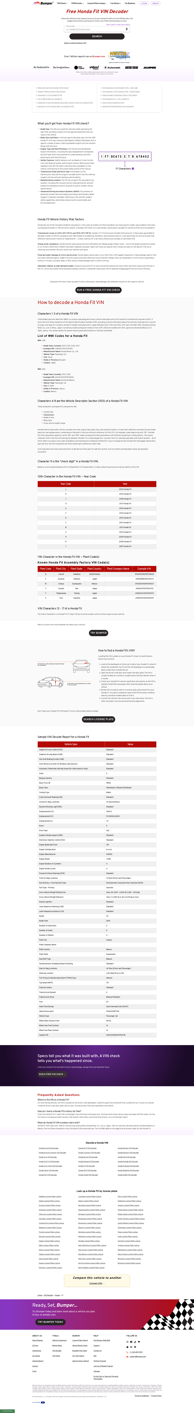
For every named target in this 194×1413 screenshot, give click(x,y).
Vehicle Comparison (59, 1341)
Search (97, 36)
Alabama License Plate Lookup (50, 1197)
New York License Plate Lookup (89, 1259)
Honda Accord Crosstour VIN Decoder (52, 1153)
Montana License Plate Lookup (89, 1232)
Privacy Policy (156, 1396)
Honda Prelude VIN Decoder (128, 1162)
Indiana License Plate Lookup (49, 1254)
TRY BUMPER (98, 633)
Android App (36, 1351)
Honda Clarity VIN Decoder (48, 1171)
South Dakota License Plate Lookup (131, 1223)
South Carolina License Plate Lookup (131, 1219)
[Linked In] (132, 1347)
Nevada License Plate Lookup (89, 1241)
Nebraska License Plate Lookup (89, 1237)
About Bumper (37, 1341)
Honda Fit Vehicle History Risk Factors (51, 92)
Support (97, 1346)
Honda (57, 1295)
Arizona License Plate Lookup (50, 1206)
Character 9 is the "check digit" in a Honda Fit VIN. (56, 107)
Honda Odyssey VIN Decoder (128, 1148)
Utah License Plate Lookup (128, 1237)
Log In (144, 3)
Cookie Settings (7, 1411)
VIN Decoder (48, 1295)
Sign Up (155, 3)
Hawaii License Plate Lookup (49, 1241)
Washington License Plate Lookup (130, 1250)
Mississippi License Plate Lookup (90, 1223)
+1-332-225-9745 (136, 1352)
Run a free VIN (52, 1074)
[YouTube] (140, 1341)
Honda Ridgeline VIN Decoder (128, 1171)
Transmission (49, 415)
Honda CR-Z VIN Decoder (87, 1148)
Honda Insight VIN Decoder (88, 1175)
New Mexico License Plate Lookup (90, 1254)
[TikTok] (136, 1341)
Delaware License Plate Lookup (50, 1228)
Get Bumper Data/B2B (102, 1341)
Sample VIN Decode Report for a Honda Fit (118, 107)
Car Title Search (78, 1356)
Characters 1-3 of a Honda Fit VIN (50, 95)
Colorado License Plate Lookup (50, 1219)
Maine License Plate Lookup (88, 1201)
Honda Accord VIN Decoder (49, 1148)
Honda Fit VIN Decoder (86, 1166)
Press (34, 1371)
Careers (35, 1366)
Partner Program (100, 1361)
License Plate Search (80, 1341)
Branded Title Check (79, 1351)
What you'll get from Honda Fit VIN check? (53, 88)
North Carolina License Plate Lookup (91, 1263)
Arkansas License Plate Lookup (50, 1210)
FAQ (95, 1356)
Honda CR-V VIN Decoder (48, 1175)
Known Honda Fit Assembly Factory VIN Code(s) (119, 95)
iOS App (35, 1346)
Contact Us (98, 1351)
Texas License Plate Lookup (128, 1232)
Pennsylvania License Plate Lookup (130, 1210)
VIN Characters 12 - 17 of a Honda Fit (115, 99)
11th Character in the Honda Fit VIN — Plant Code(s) (121, 92)
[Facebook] (132, 1341)
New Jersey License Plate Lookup (90, 1250)
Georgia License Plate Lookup (50, 1237)
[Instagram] (128, 1341)
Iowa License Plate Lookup (48, 1259)
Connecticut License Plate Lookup (51, 1223)
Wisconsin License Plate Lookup (129, 1259)
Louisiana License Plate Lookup (89, 1197)
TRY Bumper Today (50, 1322)
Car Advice (36, 1356)
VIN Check (56, 1356)
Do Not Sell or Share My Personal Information (106, 1378)
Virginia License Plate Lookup (128, 1246)
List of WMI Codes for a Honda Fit (50, 99)
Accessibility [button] (36, 1402)
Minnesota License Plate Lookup (90, 1219)
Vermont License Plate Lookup (129, 1241)
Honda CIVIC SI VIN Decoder (49, 1162)
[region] (97, 515)
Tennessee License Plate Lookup (130, 1228)
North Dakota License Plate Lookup (91, 1268)
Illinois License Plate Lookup (49, 1250)
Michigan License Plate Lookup (89, 1214)
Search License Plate (98, 719)
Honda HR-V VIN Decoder (87, 1171)
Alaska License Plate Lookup (49, 1201)
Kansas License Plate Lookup (49, 1263)
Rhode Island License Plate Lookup (130, 1214)
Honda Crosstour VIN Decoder (89, 1153)
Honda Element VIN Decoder (88, 1162)
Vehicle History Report (80, 1361)
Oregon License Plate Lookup (128, 1206)
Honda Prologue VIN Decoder (128, 1166)
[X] (128, 1347)
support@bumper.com (138, 1357)
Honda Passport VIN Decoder (128, 1153)
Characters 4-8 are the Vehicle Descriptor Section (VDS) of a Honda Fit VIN (65, 103)
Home (40, 1295)
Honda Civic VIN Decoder (48, 1157)
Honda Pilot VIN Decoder (127, 1157)
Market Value (57, 1346)
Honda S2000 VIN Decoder (127, 1175)
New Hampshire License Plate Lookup (92, 1246)
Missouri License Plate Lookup (89, 1228)
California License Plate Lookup (50, 1214)
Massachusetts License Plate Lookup (91, 1210)
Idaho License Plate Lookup (49, 1246)
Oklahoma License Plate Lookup (129, 1201)
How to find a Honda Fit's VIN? (113, 103)
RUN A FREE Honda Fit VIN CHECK (98, 290)
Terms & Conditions (142, 1396)
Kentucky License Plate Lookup (50, 1268)
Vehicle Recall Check (80, 1346)
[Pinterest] (136, 1347)
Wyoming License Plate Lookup (129, 1263)
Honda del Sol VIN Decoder (88, 1157)
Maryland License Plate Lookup (89, 1206)
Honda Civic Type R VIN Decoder (50, 1166)
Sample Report (37, 1361)
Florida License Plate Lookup (49, 1232)
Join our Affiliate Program (103, 1366)
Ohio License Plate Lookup (127, 1197)
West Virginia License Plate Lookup (130, 1254)
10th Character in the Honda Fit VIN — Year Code (120, 88)
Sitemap (97, 1371)
